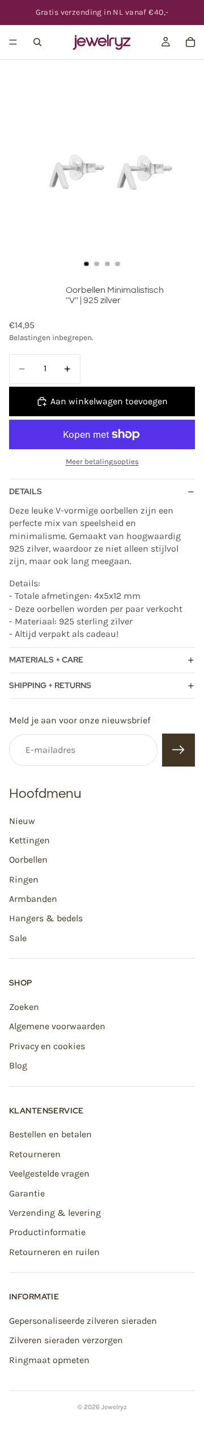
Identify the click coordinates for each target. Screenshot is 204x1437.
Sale (18, 938)
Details (25, 491)
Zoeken (24, 1006)
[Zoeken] (37, 42)
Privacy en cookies (47, 1046)
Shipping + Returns (50, 685)
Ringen (24, 879)
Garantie (27, 1193)
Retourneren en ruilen (54, 1251)
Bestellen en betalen (50, 1134)
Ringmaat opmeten (49, 1360)
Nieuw (22, 820)
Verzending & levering (55, 1212)
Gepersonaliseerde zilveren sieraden (83, 1320)
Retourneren (35, 1154)
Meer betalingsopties (102, 461)
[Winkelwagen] (190, 42)
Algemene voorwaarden (57, 1026)
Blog (18, 1065)
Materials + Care (46, 660)
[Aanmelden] (178, 750)
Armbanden (33, 898)
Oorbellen (28, 859)
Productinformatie (47, 1232)
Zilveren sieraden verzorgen (66, 1340)
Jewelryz (114, 1407)
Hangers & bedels (46, 918)
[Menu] (13, 42)
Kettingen (29, 840)
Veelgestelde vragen (49, 1173)
